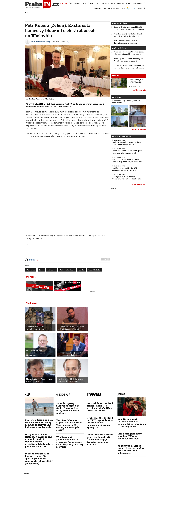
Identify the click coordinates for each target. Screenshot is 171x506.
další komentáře (139, 90)
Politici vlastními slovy (40, 42)
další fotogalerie (139, 130)
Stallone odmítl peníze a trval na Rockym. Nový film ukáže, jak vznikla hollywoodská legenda (39, 423)
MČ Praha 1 (51, 270)
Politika (63, 3)
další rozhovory (139, 185)
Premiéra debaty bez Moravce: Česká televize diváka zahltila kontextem (129, 53)
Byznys (97, 3)
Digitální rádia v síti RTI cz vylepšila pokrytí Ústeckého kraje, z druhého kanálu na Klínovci (100, 439)
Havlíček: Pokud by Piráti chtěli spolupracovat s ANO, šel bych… (125, 169)
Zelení (41, 270)
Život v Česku (87, 3)
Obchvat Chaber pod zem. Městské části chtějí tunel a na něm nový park (129, 28)
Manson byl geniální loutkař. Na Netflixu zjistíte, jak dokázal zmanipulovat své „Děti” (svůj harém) (39, 458)
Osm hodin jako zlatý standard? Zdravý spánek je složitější (129, 436)
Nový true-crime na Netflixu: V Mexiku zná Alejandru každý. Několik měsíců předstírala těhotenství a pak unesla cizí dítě (39, 440)
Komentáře (137, 3)
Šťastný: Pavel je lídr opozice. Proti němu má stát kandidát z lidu (126, 178)
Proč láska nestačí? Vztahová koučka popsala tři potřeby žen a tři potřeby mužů (131, 423)
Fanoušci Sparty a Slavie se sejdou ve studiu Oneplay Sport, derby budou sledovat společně (68, 408)
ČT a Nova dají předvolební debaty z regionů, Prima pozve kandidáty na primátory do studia (70, 442)
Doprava (105, 3)
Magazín (120, 3)
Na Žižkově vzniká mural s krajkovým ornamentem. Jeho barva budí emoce (129, 66)
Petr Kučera (31, 270)
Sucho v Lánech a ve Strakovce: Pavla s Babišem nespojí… (136, 81)
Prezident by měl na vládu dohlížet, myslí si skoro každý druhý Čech (128, 35)
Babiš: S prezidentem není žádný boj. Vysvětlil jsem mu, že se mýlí (129, 60)
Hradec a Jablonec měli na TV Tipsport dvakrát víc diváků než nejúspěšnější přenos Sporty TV (100, 422)
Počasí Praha (141, 8)
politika (81, 270)
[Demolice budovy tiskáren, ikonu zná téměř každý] (119, 110)
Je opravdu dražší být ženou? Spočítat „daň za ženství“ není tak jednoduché (130, 449)
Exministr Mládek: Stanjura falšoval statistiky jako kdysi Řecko (126, 143)
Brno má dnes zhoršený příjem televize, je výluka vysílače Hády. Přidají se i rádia (100, 407)
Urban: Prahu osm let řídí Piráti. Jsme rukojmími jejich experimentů (127, 152)
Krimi (113, 3)
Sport (128, 3)
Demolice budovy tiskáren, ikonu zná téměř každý (126, 102)
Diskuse (33, 259)
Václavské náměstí (95, 270)
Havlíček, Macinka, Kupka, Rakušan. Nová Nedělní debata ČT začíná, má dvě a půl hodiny (69, 425)
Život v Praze (74, 3)
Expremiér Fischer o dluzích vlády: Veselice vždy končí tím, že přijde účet (127, 160)
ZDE (28, 136)
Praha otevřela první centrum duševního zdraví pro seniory (126, 42)
